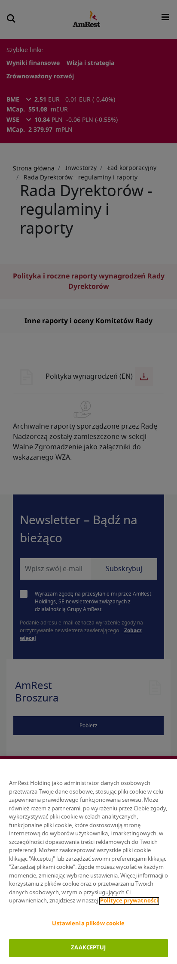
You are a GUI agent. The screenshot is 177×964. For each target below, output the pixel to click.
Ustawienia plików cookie (88, 924)
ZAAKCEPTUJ (88, 948)
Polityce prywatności (129, 901)
